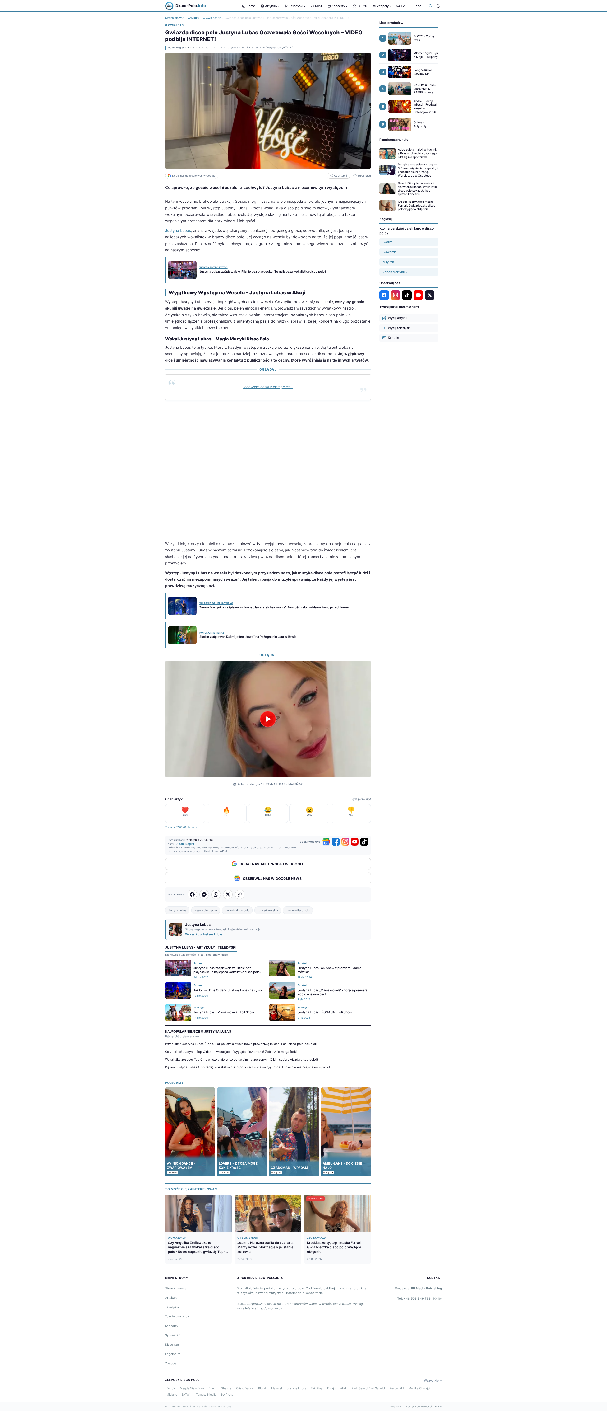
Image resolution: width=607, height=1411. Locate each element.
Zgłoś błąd (364, 175)
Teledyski (297, 6)
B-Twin (186, 1394)
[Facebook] (336, 842)
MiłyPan (388, 262)
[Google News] (326, 842)
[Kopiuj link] (239, 894)
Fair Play (316, 1388)
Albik (343, 1388)
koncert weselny (268, 910)
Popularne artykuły (393, 139)
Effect (212, 1388)
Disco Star (172, 1344)
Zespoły (384, 6)
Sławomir (389, 252)
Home (250, 6)
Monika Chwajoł (419, 1388)
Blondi (262, 1388)
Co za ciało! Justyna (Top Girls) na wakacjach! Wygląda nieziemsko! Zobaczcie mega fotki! (231, 1052)
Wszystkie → (433, 1380)
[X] (429, 295)
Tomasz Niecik (206, 1394)
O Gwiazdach (212, 17)
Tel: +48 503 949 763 (419, 1298)
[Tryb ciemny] (438, 6)
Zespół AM (397, 1388)
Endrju (331, 1388)
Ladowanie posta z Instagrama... (268, 387)
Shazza (226, 1388)
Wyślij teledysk (399, 328)
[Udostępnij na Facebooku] (192, 894)
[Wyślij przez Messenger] (204, 894)
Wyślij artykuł (397, 318)
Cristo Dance (244, 1388)
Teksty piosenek (177, 1316)
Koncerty (339, 6)
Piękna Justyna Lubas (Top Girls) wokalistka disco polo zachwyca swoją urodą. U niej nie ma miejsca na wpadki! (247, 1067)
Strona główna (174, 17)
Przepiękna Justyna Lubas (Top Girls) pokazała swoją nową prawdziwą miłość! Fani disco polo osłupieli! (241, 1044)
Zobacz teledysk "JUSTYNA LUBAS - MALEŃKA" (270, 784)
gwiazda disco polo (237, 910)
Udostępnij (341, 175)
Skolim (387, 242)
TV (403, 6)
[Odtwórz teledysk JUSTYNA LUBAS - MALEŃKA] (268, 719)
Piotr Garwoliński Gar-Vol (368, 1388)
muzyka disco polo (298, 910)
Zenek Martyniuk (395, 272)
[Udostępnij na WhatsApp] (216, 894)
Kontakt (393, 337)
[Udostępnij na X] (228, 894)
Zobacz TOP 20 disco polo (182, 827)
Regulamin (396, 1406)
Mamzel (276, 1388)
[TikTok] (364, 842)
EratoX (170, 1388)
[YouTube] (355, 842)
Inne (419, 6)
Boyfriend (227, 1394)
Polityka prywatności (419, 1406)
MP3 (318, 6)
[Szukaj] (430, 5)
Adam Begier (176, 47)
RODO (438, 1406)
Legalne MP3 (174, 1354)
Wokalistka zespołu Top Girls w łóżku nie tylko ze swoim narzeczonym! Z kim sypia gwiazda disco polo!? (241, 1059)
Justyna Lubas (178, 230)
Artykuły (272, 6)
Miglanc (171, 1394)
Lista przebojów (391, 22)
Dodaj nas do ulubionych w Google (193, 175)
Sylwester (172, 1335)
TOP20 (362, 6)
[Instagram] (345, 842)
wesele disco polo (205, 910)
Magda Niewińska (192, 1388)
